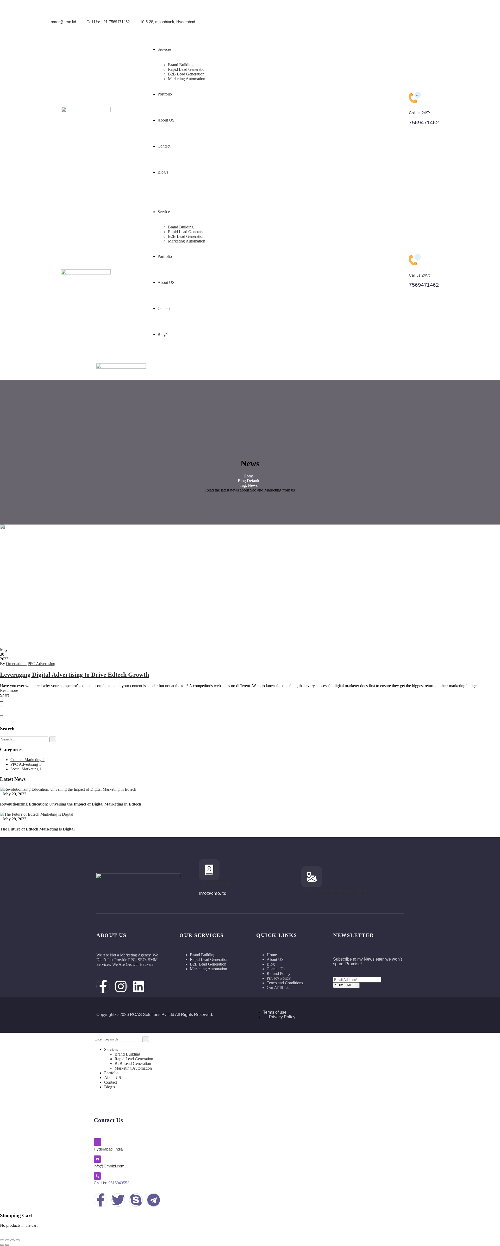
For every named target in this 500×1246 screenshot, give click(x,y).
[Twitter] (1, 704)
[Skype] (136, 1200)
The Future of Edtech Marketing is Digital (37, 829)
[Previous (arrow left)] (2, 1245)
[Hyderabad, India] (97, 1142)
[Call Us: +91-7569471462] (90, 14)
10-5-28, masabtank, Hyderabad (167, 22)
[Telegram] (153, 1200)
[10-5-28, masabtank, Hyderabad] (144, 14)
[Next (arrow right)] (7, 1245)
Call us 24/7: (419, 113)
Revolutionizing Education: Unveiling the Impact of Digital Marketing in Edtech (70, 804)
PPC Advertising (41, 663)
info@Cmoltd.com (109, 1166)
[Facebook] (1, 700)
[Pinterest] (1, 714)
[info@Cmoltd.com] (97, 1159)
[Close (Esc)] (18, 1240)
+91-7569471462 (216, 883)
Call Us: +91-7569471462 (108, 22)
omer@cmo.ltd (63, 22)
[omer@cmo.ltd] (54, 14)
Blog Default (248, 480)
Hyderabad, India (108, 1149)
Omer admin (16, 663)
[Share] (12, 1240)
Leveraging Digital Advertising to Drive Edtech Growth (74, 674)
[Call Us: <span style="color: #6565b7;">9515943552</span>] (97, 1176)
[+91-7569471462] (209, 869)
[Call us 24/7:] (415, 97)
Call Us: (111, 1183)
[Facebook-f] (406, 16)
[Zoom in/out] (2, 1240)
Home (248, 476)
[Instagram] (424, 16)
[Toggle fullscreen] (7, 1240)
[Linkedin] (442, 16)
